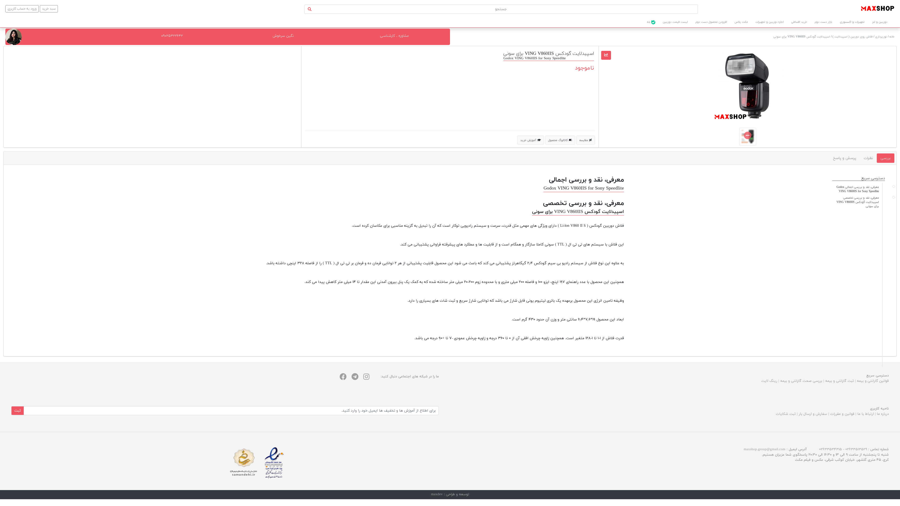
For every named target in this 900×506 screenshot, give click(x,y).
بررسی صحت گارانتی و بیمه (801, 381)
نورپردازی (881, 37)
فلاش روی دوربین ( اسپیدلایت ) (852, 37)
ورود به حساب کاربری (22, 9)
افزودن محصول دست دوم (711, 22)
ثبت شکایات (786, 414)
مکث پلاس (741, 22)
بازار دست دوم (823, 22)
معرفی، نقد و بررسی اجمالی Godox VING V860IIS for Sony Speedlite (857, 189)
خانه (892, 37)
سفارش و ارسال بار (813, 414)
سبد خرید (49, 9)
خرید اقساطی (799, 22)
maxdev (437, 494)
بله (649, 22)
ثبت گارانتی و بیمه (839, 381)
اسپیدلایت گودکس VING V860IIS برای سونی (801, 37)
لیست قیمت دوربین (675, 22)
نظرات (868, 158)
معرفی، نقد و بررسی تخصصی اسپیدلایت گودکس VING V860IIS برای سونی (857, 202)
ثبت (17, 410)
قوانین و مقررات (842, 414)
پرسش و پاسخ (844, 158)
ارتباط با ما (865, 414)
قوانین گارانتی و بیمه (873, 381)
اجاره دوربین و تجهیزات (769, 22)
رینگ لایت (769, 381)
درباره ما (883, 414)
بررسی (886, 158)
